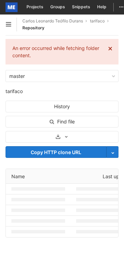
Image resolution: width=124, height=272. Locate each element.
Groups (57, 6)
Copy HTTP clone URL (56, 152)
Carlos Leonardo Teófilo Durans (52, 20)
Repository (33, 27)
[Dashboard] (11, 7)
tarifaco (14, 91)
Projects (35, 6)
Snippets (81, 6)
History (62, 106)
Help (101, 6)
